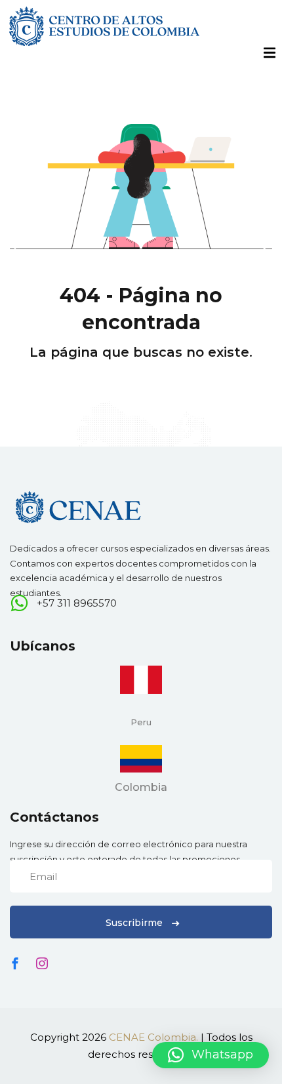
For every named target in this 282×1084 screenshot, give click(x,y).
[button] (210, 1055)
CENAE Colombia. (153, 1037)
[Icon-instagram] (42, 963)
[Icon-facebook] (15, 963)
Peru (141, 722)
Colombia (141, 787)
